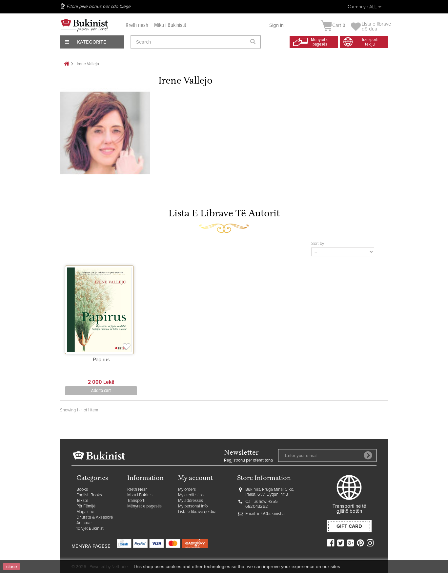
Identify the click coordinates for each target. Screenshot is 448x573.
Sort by (317, 244)
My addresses (190, 501)
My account (195, 478)
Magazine (85, 512)
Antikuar (84, 523)
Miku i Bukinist (140, 495)
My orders (187, 489)
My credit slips (191, 495)
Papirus (101, 359)
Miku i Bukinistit (170, 25)
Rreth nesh (137, 25)
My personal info (193, 506)
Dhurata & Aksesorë (94, 517)
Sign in (276, 25)
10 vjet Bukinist (90, 528)
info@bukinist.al (271, 514)
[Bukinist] (84, 25)
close (11, 566)
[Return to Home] (66, 64)
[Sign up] (368, 455)
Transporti (136, 501)
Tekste (82, 501)
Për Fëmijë (85, 506)
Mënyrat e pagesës (144, 506)
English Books (89, 495)
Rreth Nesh (137, 489)
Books (82, 489)
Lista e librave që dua (197, 512)
